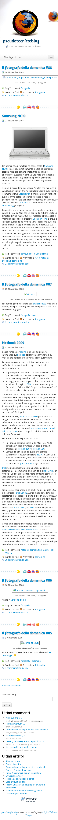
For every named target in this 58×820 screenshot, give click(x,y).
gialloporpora (34, 744)
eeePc (23, 351)
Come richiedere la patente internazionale (26, 729)
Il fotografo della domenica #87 (27, 284)
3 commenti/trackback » (16, 668)
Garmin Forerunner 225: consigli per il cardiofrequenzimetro (24, 792)
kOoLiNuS (25, 721)
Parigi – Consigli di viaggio (18, 770)
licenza (29, 815)
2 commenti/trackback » (16, 612)
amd (47, 549)
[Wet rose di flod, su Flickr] (30, 294)
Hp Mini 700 (38, 448)
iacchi (42, 721)
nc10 (37, 257)
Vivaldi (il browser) (14, 735)
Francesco (34, 721)
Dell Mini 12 (21, 492)
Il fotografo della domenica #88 (27, 68)
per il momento (27, 463)
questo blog (8, 205)
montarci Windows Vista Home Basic (20, 529)
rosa (34, 315)
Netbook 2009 (13, 343)
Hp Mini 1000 (24, 448)
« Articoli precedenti (11, 685)
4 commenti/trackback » (16, 95)
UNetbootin (24, 193)
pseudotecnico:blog (21, 41)
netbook (45, 257)
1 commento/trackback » (17, 322)
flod (7, 732)
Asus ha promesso (29, 416)
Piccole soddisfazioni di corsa (20, 747)
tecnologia (17, 260)
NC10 (40, 454)
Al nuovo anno (13, 717)
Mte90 (25, 732)
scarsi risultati (39, 303)
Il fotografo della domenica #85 (27, 633)
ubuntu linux (42, 253)
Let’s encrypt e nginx (15, 781)
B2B (29, 384)
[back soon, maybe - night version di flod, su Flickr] (30, 590)
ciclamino (36, 660)
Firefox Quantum (14, 723)
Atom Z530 (19, 507)
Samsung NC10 (13, 116)
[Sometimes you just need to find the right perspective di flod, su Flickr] (30, 77)
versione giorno (18, 599)
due (21, 202)
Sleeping (14, 732)
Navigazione (12, 57)
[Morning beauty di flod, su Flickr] (30, 642)
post (26, 202)
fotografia (25, 88)
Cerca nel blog (9, 694)
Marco (31, 732)
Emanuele (16, 721)
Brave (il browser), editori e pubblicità (23, 741)
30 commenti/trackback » (17, 559)
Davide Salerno (29, 750)
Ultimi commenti (16, 712)
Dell (4, 467)
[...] (36, 732)
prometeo (10, 727)
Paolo (8, 738)
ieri (50, 652)
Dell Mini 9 (48, 470)
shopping (6, 260)
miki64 (8, 721)
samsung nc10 (28, 253)
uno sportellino (40, 218)
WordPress (49, 812)
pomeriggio (7, 655)
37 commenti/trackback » (17, 263)
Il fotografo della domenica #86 (27, 580)
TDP (32, 507)
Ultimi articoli (13, 756)
